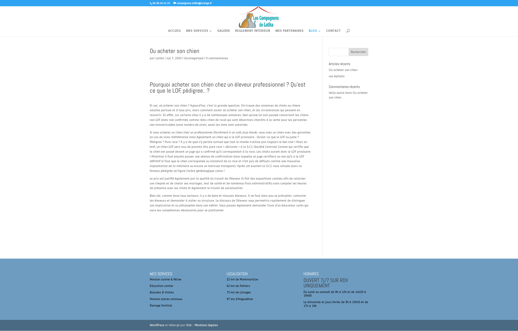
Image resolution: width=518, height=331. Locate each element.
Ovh (188, 325)
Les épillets (337, 76)
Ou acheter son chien (343, 70)
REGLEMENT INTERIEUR (252, 31)
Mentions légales (206, 325)
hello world (336, 93)
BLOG (313, 31)
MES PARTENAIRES (289, 31)
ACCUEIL (174, 31)
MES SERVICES (197, 31)
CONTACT (333, 31)
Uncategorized (194, 58)
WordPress (157, 325)
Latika (159, 58)
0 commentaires (217, 58)
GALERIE (223, 31)
